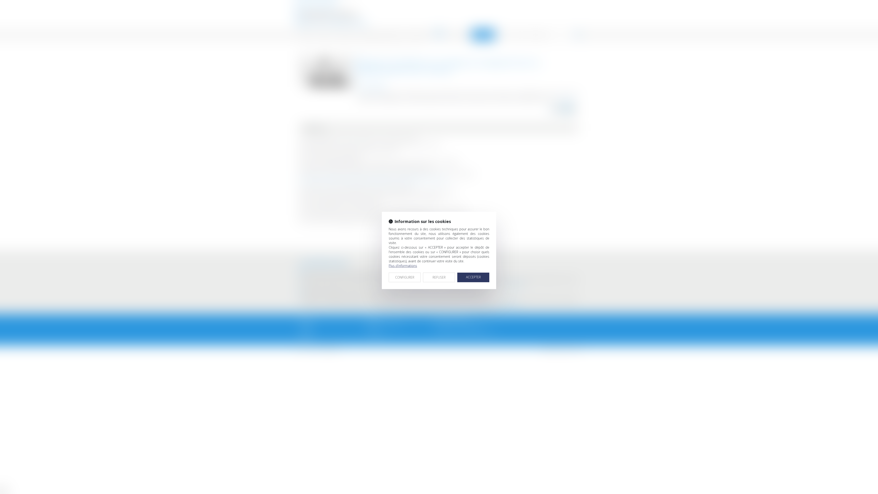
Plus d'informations (403, 265)
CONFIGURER (404, 277)
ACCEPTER (473, 277)
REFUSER (439, 277)
